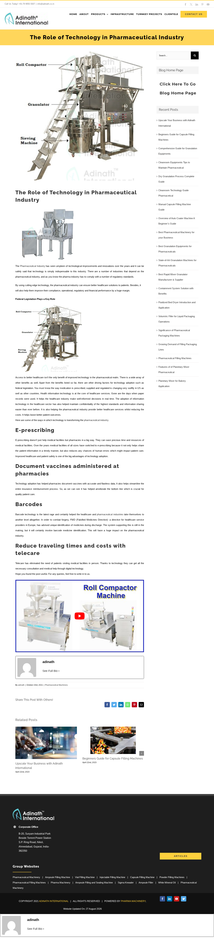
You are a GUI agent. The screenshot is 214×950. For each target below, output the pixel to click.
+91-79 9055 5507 (27, 4)
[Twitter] (183, 898)
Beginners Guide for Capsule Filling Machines (112, 758)
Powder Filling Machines (171, 877)
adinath (21, 685)
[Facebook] (162, 898)
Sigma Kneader (126, 882)
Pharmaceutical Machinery (56, 685)
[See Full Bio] (59, 671)
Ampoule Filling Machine (57, 877)
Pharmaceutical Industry (32, 266)
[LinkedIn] (169, 898)
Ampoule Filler (146, 882)
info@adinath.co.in (45, 4)
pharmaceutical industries (110, 514)
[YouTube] (176, 898)
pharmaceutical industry (96, 420)
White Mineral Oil (167, 882)
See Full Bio (50, 670)
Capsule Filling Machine (142, 877)
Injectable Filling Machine (112, 877)
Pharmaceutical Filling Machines (174, 358)
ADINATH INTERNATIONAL (53, 901)
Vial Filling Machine (85, 877)
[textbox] (79, 430)
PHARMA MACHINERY (133, 901)
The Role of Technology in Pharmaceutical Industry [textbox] (76, 196)
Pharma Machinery (60, 882)
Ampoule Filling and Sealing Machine (94, 882)
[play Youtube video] (79, 616)
